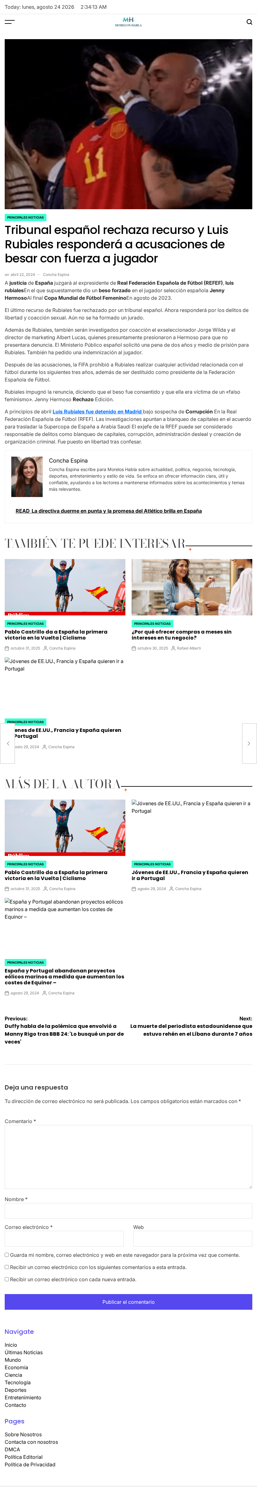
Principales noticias (25, 217)
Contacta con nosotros (31, 1442)
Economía (16, 1367)
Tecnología (18, 1382)
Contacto (15, 1405)
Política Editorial (24, 1457)
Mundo (13, 1360)
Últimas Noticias (24, 1352)
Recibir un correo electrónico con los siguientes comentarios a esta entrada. (98, 1267)
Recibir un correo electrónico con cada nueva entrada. (73, 1279)
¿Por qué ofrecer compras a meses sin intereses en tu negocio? (182, 634)
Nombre (16, 1199)
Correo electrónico (29, 1227)
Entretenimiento (23, 1397)
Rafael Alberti (189, 648)
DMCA (12, 1449)
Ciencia (13, 1375)
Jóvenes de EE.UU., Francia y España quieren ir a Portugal (63, 733)
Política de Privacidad (30, 1464)
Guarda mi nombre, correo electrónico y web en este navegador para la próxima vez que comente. (125, 1255)
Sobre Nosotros (23, 1434)
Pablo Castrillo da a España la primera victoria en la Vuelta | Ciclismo (56, 634)
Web (138, 1227)
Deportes (15, 1390)
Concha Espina (56, 274)
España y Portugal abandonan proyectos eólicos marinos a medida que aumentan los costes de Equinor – (64, 976)
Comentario (20, 1121)
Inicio (11, 1345)
